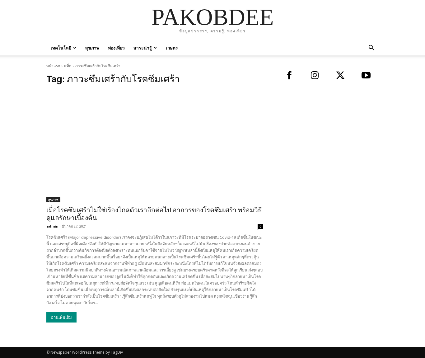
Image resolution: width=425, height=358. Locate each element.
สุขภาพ (92, 48)
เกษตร (172, 48)
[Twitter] (340, 76)
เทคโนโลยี (61, 48)
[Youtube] (366, 76)
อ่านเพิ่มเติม (61, 317)
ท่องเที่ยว (116, 48)
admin (52, 226)
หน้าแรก (53, 65)
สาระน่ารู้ (142, 48)
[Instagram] (315, 76)
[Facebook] (289, 76)
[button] (371, 48)
